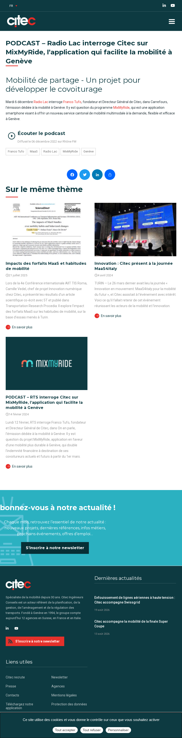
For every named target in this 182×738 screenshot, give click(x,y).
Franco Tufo (72, 102)
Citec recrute (15, 677)
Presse (11, 686)
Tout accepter (65, 730)
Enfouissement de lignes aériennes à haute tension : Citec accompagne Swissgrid (134, 600)
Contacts (12, 695)
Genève (88, 151)
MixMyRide (121, 107)
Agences (58, 686)
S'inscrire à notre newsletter (37, 641)
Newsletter (59, 677)
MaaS (34, 151)
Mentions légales (64, 695)
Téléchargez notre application (19, 706)
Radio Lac (41, 102)
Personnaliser (118, 730)
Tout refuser (92, 730)
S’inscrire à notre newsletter (55, 548)
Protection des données (69, 704)
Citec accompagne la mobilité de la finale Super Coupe (131, 624)
